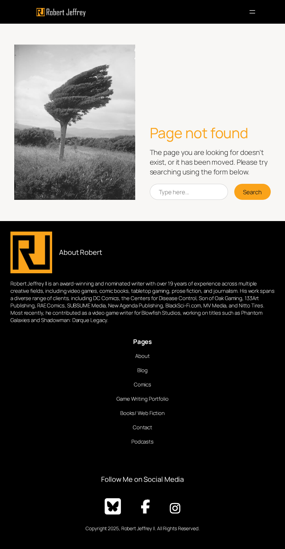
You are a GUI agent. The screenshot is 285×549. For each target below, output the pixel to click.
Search (252, 192)
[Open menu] (252, 12)
